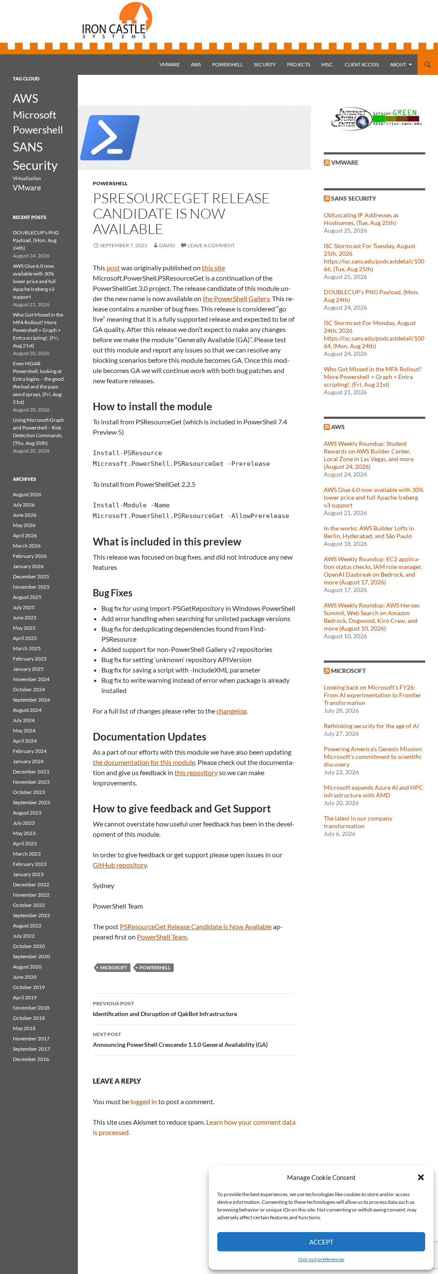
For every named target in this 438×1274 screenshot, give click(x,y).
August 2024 (27, 710)
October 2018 (29, 1018)
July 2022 (24, 936)
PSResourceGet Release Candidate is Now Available (196, 926)
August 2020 (27, 966)
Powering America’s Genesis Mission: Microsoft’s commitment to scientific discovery (373, 756)
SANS (28, 146)
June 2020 (24, 977)
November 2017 (31, 1038)
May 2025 (24, 628)
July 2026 (24, 504)
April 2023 (25, 843)
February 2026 (30, 556)
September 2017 (31, 1049)
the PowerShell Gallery (236, 298)
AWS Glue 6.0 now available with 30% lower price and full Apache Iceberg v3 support (373, 497)
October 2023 (29, 792)
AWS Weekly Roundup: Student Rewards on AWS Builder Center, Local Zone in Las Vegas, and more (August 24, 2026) (369, 455)
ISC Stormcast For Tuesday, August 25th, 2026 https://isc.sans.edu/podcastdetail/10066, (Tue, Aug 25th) (374, 257)
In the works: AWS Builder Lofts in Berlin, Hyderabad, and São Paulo (369, 531)
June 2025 (24, 617)
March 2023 (27, 853)
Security (265, 64)
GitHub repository (120, 865)
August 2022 (27, 925)
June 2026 (24, 515)
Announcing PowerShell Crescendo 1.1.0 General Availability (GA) (180, 1039)
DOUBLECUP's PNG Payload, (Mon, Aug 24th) (36, 240)
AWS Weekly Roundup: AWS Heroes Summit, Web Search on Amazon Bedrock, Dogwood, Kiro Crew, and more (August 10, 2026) (372, 616)
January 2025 (28, 669)
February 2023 (30, 864)
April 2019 (25, 997)
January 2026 (28, 566)
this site (213, 268)
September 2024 (31, 699)
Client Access (362, 64)
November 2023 (31, 782)
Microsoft (113, 967)
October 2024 (29, 689)
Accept (321, 1242)
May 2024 (24, 730)
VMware (170, 64)
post (113, 268)
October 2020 (29, 946)
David (167, 245)
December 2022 (31, 884)
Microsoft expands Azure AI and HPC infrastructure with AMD (373, 791)
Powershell (227, 64)
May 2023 (24, 833)
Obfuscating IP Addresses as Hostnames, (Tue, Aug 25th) (361, 218)
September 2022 (31, 915)
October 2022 (29, 905)
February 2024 (30, 751)
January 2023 (28, 874)
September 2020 (31, 956)
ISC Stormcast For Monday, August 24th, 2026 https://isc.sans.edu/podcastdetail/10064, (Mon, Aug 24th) (374, 334)
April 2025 (25, 638)
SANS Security (353, 198)
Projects (298, 64)
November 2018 (31, 1007)
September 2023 (31, 802)
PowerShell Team (162, 937)
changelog (231, 711)
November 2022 (31, 895)
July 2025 (24, 607)
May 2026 (24, 525)
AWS (196, 64)
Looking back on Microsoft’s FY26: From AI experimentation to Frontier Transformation (372, 695)
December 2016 (31, 1059)
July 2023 (24, 823)
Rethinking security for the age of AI (371, 725)
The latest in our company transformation (358, 822)
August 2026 (27, 494)
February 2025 (30, 658)
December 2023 (31, 771)
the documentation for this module (144, 762)
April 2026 (25, 535)
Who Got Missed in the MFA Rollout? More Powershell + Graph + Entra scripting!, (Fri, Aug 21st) (373, 376)
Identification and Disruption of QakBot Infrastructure (165, 1008)
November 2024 (31, 679)
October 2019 (29, 987)
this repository (196, 772)
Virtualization (27, 178)
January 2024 (28, 761)
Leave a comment (211, 245)
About (398, 64)
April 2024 (25, 741)
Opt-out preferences (321, 1259)
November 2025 (31, 587)
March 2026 (27, 545)
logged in (143, 1101)
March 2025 (27, 648)
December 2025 (31, 576)
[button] (421, 1177)
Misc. (327, 64)
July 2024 (24, 720)
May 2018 (24, 1028)
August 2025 (27, 597)
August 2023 (27, 812)
